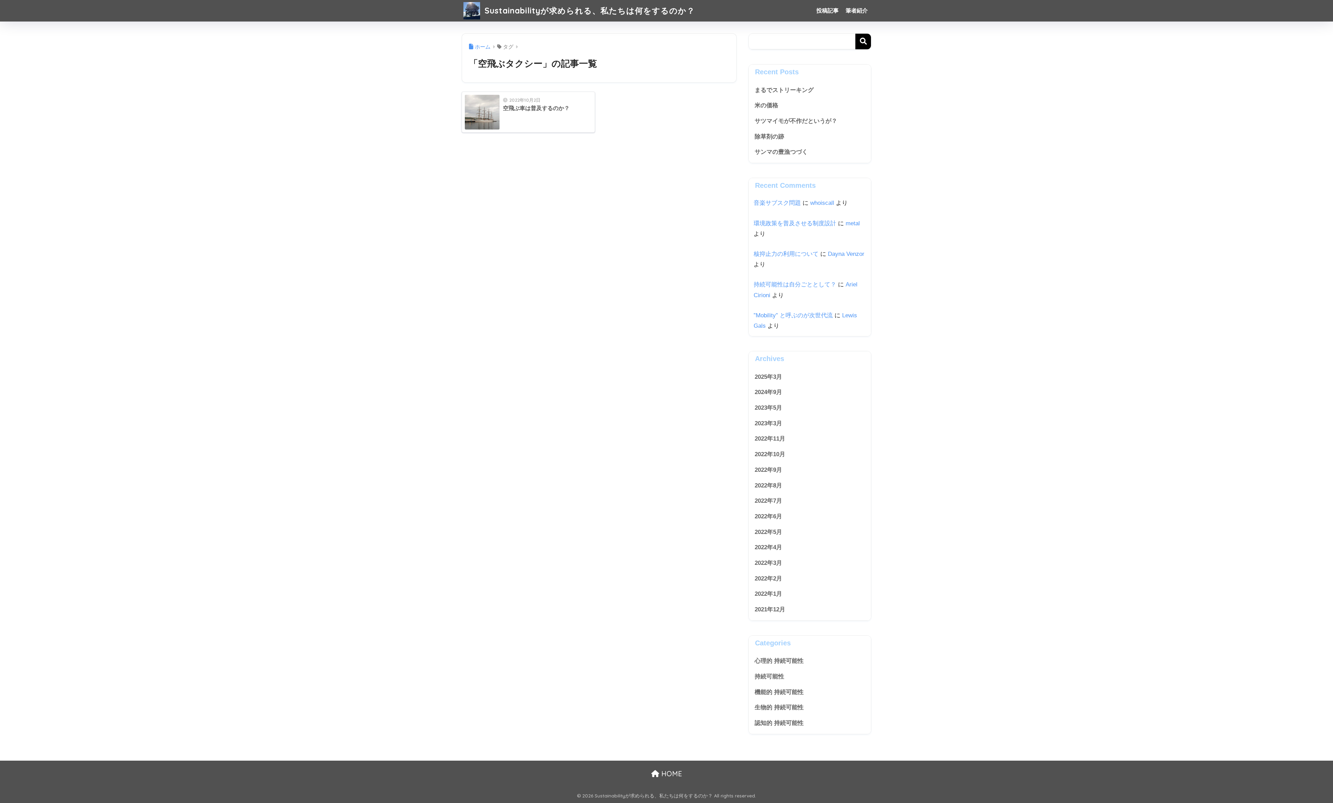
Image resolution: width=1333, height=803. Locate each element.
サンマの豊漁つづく (781, 152)
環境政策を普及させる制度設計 (795, 223)
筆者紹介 (857, 11)
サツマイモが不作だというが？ (796, 121)
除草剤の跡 (769, 136)
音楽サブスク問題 (777, 203)
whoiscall (822, 203)
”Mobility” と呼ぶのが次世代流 (793, 315)
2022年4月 (768, 547)
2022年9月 (768, 470)
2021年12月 (770, 609)
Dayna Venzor (846, 254)
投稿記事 (827, 11)
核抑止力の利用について (786, 254)
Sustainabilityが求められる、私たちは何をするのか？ (588, 11)
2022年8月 (768, 485)
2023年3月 (768, 423)
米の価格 (766, 105)
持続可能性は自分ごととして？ (795, 284)
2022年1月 (768, 594)
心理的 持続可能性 (779, 661)
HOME (670, 773)
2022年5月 (768, 532)
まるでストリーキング (784, 90)
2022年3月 (768, 563)
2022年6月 (768, 516)
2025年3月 (768, 377)
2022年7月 (768, 500)
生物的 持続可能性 (779, 707)
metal (853, 223)
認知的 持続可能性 (779, 723)
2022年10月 (770, 454)
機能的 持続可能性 (779, 692)
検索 (863, 41)
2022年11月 (770, 438)
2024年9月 (768, 392)
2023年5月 (768, 407)
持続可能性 (769, 676)
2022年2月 (768, 578)
